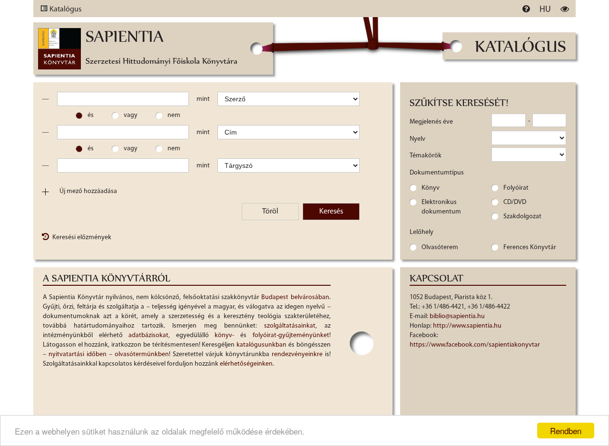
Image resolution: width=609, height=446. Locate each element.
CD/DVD (514, 202)
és (91, 115)
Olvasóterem (440, 247)
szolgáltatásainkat (289, 326)
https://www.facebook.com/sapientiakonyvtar (475, 345)
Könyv (431, 188)
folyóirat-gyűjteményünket (291, 335)
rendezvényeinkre (297, 354)
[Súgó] (525, 8)
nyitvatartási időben (78, 354)
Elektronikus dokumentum (441, 207)
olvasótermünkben (142, 354)
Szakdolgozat (522, 216)
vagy (131, 115)
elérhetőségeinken (246, 364)
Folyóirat (516, 188)
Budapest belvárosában (295, 297)
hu (545, 10)
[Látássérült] (564, 8)
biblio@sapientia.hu (457, 316)
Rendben (565, 430)
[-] (45, 99)
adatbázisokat (148, 335)
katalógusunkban (261, 345)
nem (173, 115)
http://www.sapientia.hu (467, 326)
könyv (223, 335)
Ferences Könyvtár (529, 247)
